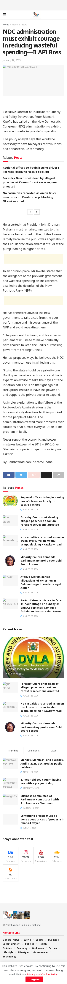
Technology (9, 956)
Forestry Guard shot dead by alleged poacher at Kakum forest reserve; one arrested (30, 182)
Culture (53, 948)
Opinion (7, 948)
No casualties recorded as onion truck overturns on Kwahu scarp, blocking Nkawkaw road (29, 197)
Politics (29, 943)
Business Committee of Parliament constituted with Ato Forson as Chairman (39, 799)
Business (53, 939)
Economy (22, 948)
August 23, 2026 (30, 509)
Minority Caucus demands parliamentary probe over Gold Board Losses (41, 560)
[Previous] (30, 212)
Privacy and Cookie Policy (42, 974)
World (27, 939)
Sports (40, 939)
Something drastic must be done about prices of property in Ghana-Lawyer (42, 819)
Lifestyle (8, 952)
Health (43, 943)
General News (19, 24)
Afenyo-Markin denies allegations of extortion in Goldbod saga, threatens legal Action (40, 582)
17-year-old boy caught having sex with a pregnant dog (40, 781)
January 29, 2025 (12, 60)
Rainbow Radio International (26, 925)
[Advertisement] (33, 4)
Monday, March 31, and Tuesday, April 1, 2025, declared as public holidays (42, 763)
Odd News (38, 948)
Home (6, 24)
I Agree (34, 979)
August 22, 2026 (30, 616)
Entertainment (11, 943)
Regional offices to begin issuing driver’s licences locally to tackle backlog (42, 501)
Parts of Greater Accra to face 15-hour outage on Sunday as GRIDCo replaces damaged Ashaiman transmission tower (41, 606)
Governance (40, 952)
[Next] (37, 212)
